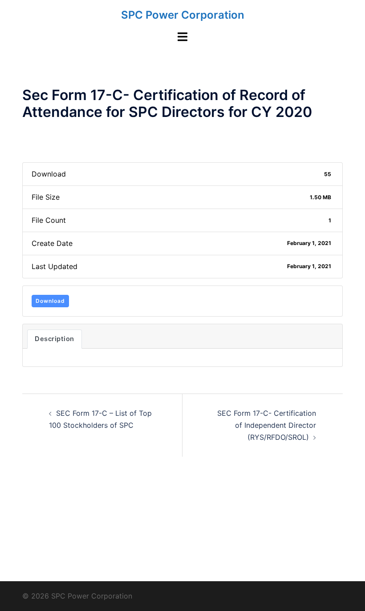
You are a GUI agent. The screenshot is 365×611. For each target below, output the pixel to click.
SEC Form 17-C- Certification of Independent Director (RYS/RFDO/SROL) (266, 425)
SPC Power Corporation (182, 14)
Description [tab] (54, 339)
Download (50, 300)
